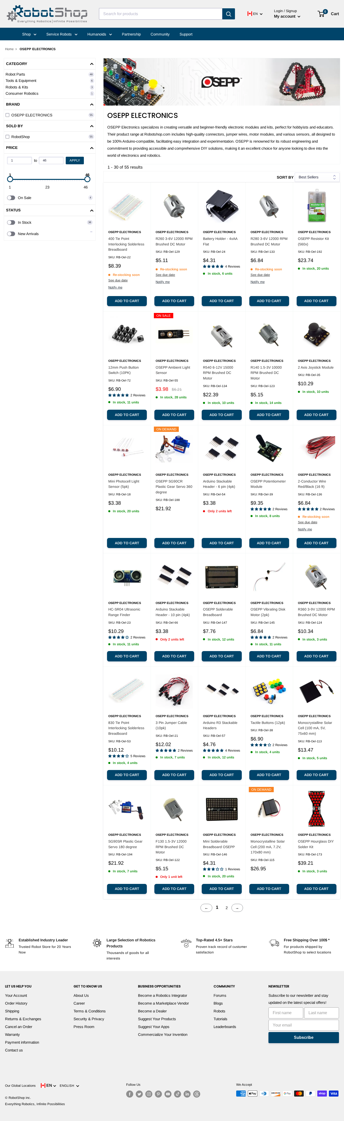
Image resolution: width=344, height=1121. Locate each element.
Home (9, 49)
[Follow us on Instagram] (148, 1094)
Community (160, 34)
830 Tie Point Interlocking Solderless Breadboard (126, 728)
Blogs (218, 1003)
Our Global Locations (20, 1085)
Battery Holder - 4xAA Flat (220, 241)
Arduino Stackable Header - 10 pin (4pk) (173, 612)
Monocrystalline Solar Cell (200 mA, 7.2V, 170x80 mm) (268, 846)
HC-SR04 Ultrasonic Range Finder (124, 612)
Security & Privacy (89, 1019)
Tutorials (220, 1019)
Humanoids (97, 34)
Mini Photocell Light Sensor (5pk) (123, 484)
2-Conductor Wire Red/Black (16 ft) (312, 484)
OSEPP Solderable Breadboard (218, 612)
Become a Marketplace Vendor (163, 1003)
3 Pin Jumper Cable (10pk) (171, 725)
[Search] (228, 13)
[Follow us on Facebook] (129, 1094)
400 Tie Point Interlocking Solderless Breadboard (126, 244)
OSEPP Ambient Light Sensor (173, 370)
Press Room (84, 1026)
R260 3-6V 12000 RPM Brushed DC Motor (174, 241)
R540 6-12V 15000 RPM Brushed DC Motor (218, 372)
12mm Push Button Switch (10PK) (123, 370)
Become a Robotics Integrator (162, 995)
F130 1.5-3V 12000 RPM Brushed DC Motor (171, 846)
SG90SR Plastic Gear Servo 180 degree (125, 844)
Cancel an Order (18, 1026)
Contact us (14, 1050)
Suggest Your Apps (153, 1026)
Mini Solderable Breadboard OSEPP (219, 844)
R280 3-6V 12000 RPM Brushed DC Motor (269, 241)
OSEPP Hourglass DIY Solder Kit (316, 844)
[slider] (10, 179)
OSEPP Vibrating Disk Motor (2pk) (268, 612)
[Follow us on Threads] (196, 1094)
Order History (16, 1003)
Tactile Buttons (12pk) (268, 723)
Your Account (16, 995)
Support (186, 34)
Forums (220, 995)
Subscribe (304, 1037)
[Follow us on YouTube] (167, 1094)
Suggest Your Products (157, 1019)
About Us (81, 995)
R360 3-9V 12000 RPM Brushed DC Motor (316, 612)
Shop (27, 34)
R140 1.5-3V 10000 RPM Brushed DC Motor (266, 372)
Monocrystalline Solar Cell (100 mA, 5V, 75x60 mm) (315, 728)
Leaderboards (225, 1026)
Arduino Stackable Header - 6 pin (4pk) (219, 484)
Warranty (12, 1034)
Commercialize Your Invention (162, 1034)
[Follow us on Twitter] (139, 1094)
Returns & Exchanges (23, 1019)
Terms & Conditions (90, 1011)
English (68, 1085)
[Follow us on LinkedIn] (187, 1094)
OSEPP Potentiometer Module (268, 484)
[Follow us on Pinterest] (158, 1094)
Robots (219, 1011)
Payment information (22, 1042)
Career (79, 1003)
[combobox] (160, 14)
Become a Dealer (152, 1011)
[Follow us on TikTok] (177, 1094)
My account (285, 16)
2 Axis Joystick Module (316, 367)
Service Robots (59, 34)
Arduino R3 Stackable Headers (220, 725)
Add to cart (127, 301)
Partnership (131, 34)
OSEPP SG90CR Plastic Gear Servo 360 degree (174, 486)
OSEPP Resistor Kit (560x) (313, 241)
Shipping (12, 1011)
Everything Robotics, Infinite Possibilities (35, 1104)
